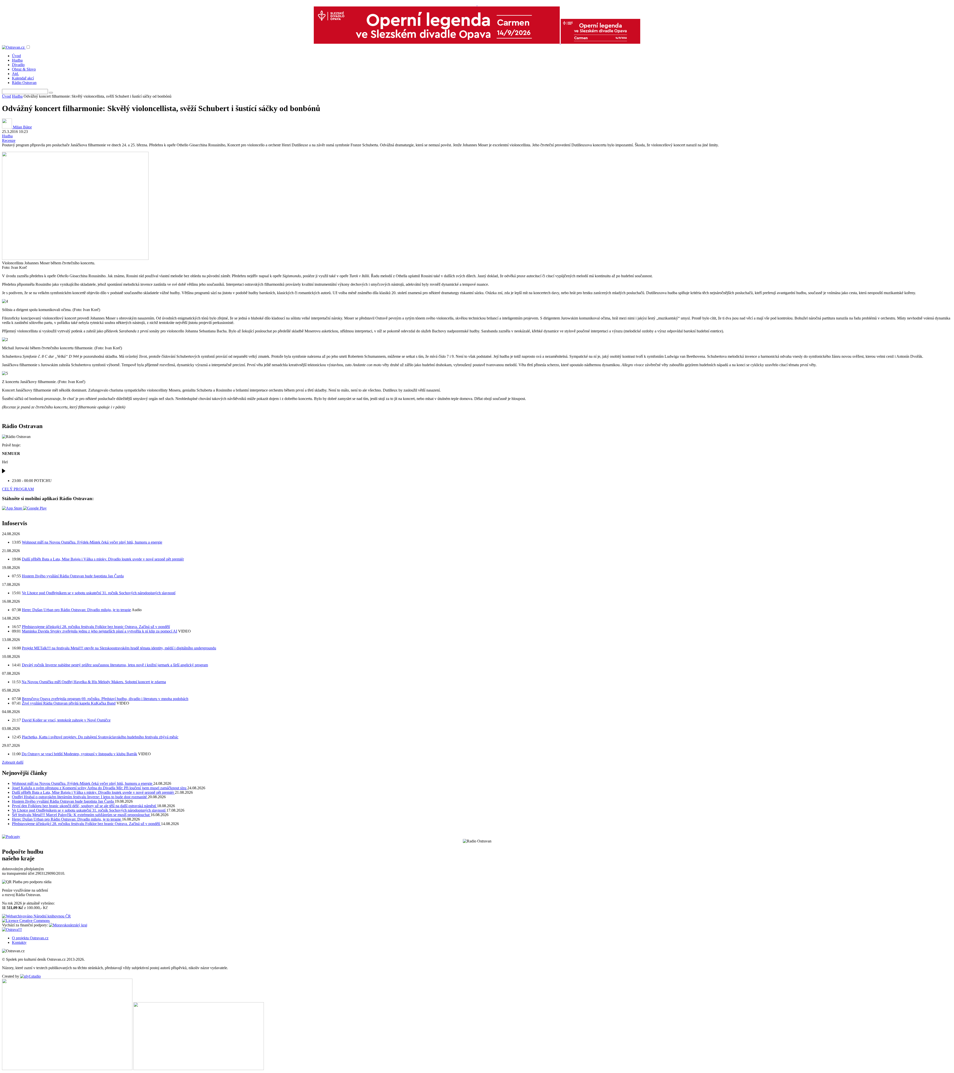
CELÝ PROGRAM (18, 489)
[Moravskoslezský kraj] (68, 925)
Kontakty (19, 942)
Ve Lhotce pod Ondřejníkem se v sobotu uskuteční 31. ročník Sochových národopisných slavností (98, 593)
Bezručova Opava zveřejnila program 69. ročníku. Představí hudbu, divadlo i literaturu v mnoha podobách (105, 699)
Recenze (8, 140)
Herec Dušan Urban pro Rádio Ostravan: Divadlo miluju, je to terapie (76, 610)
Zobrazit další (12, 762)
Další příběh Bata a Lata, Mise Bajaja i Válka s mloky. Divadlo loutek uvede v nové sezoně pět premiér (103, 559)
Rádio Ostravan (24, 82)
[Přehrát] (3, 472)
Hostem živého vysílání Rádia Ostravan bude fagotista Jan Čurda (73, 576)
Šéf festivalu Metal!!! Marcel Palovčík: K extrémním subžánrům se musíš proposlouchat (81, 815)
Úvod (16, 56)
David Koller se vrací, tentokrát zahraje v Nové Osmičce (66, 720)
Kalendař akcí (23, 78)
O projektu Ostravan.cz (30, 938)
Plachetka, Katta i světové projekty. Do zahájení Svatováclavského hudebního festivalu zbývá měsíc (100, 737)
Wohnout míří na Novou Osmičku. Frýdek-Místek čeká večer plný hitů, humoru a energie (92, 542)
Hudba (17, 60)
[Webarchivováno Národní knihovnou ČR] (36, 916)
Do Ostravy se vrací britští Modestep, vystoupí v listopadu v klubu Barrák (79, 754)
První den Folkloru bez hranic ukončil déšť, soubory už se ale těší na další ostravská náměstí (84, 806)
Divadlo (18, 65)
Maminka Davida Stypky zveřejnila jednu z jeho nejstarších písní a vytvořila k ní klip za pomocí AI (99, 631)
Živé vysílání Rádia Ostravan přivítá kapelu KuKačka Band (69, 703)
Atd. (15, 74)
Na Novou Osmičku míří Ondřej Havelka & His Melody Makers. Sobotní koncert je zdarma (94, 682)
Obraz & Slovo (24, 69)
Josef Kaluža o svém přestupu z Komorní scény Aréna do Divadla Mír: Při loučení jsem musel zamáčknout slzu (99, 788)
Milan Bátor (22, 127)
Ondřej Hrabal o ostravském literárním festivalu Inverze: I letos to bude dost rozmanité (80, 797)
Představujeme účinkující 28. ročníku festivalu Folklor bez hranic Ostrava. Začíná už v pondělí (96, 627)
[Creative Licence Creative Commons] (26, 920)
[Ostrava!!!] (12, 929)
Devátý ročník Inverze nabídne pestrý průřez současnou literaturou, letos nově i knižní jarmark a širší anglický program (115, 665)
